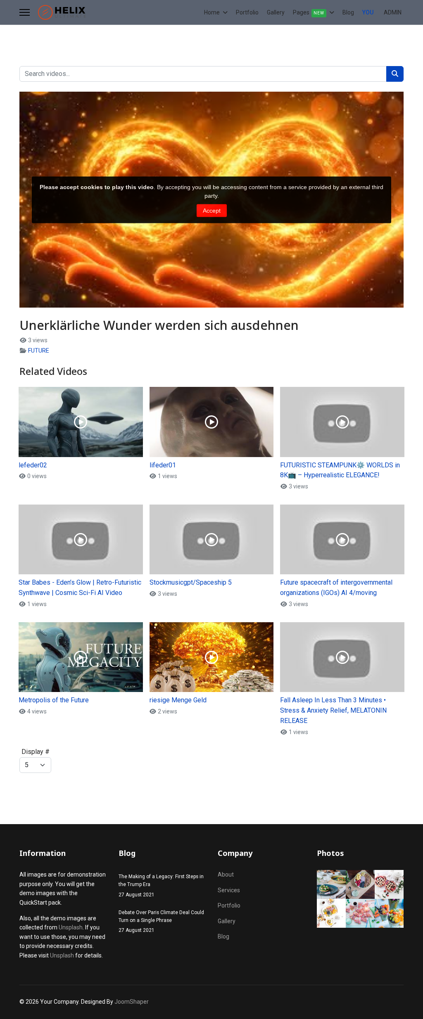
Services (229, 890)
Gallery (276, 12)
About (226, 874)
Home (212, 12)
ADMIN (393, 12)
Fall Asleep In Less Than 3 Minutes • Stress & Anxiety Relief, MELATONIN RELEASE (333, 710)
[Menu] (24, 12)
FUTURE (38, 350)
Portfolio (247, 12)
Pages (308, 12)
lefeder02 (33, 465)
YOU (367, 12)
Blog (348, 12)
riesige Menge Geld (178, 700)
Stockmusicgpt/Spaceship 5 (191, 582)
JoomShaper (131, 1001)
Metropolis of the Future (54, 700)
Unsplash (71, 927)
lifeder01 (163, 465)
